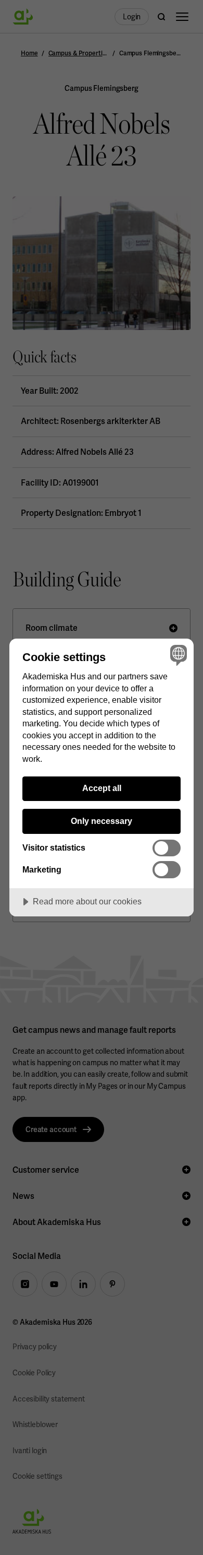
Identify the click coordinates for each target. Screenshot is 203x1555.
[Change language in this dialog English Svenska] (177, 655)
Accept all (101, 788)
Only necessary (101, 821)
